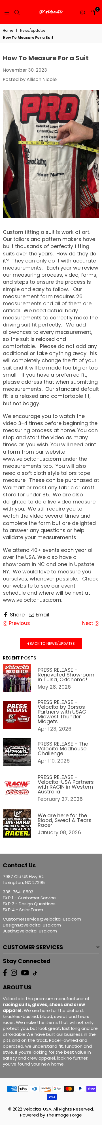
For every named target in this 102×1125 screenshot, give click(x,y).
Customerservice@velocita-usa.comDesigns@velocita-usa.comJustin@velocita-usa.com (42, 925)
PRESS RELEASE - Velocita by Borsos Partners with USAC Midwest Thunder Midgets (62, 712)
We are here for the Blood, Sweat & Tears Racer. (65, 820)
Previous (18, 623)
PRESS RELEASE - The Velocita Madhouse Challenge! (63, 748)
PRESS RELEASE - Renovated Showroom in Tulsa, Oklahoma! (66, 674)
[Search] (17, 12)
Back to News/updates (52, 643)
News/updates (33, 30)
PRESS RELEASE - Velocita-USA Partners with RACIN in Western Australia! (66, 784)
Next (88, 623)
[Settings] (82, 12)
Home (8, 30)
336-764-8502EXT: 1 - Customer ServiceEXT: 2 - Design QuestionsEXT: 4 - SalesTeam (29, 901)
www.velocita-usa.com (32, 458)
